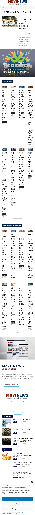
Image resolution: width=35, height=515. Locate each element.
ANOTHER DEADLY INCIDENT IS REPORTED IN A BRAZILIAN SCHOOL (21, 249)
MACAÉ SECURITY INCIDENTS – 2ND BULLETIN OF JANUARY (23, 463)
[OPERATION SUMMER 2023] (6, 423)
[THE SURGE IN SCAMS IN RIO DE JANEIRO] (30, 149)
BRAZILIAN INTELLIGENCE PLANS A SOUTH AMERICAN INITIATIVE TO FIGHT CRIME (13, 254)
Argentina (13, 202)
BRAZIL (21, 28)
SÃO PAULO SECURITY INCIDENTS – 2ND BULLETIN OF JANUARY (23, 455)
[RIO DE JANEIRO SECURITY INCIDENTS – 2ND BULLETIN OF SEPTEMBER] (21, 284)
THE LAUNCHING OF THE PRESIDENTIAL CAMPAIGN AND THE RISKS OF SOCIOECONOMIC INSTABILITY (13, 176)
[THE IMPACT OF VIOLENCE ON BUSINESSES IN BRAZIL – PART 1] (4, 87)
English (8, 513)
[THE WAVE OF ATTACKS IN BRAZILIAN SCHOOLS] (10, 21)
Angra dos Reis (16, 477)
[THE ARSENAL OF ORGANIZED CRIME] (6, 432)
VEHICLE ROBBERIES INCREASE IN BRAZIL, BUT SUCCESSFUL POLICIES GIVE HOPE (23, 440)
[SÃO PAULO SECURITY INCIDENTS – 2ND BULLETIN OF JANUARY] (6, 456)
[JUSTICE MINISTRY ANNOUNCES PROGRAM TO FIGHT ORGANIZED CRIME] (4, 284)
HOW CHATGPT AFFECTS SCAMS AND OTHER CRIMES (21, 102)
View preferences (17, 509)
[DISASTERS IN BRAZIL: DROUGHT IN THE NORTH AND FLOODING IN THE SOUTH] (4, 231)
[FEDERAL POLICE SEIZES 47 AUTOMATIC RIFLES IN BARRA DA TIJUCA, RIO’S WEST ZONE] (30, 231)
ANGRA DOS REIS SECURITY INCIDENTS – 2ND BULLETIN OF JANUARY (23, 473)
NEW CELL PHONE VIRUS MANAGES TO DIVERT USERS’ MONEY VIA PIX (30, 306)
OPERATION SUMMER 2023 (21, 420)
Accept (17, 499)
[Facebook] (16, 406)
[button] (32, 482)
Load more (17, 220)
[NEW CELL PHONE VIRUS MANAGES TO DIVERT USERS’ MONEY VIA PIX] (30, 284)
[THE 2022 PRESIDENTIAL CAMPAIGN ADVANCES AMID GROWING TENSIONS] (21, 149)
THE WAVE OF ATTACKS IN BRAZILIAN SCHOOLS (25, 22)
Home (3, 7)
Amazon (4, 122)
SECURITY (22, 117)
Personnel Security (7, 69)
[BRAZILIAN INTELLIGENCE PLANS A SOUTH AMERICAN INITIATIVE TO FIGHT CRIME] (13, 231)
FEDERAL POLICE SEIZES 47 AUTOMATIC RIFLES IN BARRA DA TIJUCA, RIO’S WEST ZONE (30, 254)
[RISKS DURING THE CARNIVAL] (17, 63)
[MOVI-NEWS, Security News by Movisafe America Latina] (17, 2)
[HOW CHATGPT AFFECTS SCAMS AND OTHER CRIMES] (21, 87)
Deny (17, 504)
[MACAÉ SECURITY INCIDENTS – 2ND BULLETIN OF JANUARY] (6, 466)
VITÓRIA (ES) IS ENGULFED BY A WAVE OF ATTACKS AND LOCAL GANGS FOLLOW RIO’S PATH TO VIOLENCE (30, 115)
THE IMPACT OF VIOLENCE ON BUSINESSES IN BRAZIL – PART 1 (4, 105)
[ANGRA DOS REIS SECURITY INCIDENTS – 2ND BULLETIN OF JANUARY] (6, 475)
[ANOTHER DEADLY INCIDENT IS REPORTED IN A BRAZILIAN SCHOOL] (21, 231)
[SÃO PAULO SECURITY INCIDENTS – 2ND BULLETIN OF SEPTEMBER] (13, 284)
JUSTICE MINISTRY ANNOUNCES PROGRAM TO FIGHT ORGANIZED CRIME (4, 306)
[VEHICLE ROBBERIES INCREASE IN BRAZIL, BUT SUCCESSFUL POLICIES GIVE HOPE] (6, 441)
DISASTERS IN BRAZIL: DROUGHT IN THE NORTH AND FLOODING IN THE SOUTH (4, 253)
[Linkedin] (19, 406)
